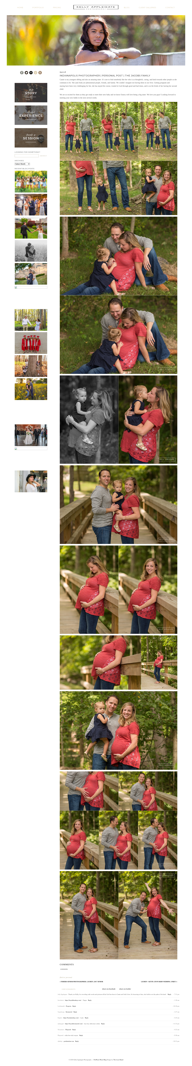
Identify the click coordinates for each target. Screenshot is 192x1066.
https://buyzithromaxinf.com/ (74, 1023)
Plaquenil (68, 1029)
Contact (170, 7)
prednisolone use (69, 1041)
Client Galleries (147, 7)
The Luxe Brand (118, 1059)
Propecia (68, 1006)
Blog (127, 7)
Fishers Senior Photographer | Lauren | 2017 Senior (81, 981)
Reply (169, 994)
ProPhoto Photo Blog (100, 1059)
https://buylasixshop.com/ (71, 1018)
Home (20, 7)
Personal (69, 977)
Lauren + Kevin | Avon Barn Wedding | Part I (159, 981)
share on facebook (108, 989)
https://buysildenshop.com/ (73, 1000)
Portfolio (38, 7)
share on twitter (125, 989)
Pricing (57, 7)
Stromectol (69, 1012)
